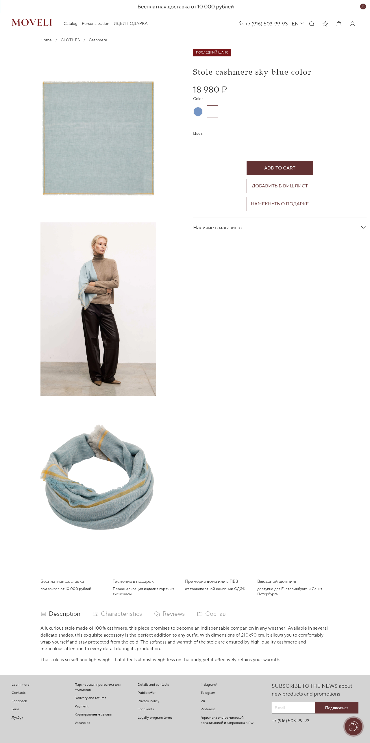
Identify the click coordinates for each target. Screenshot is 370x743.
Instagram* (209, 685)
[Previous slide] (20, 309)
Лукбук (17, 718)
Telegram (208, 693)
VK (203, 701)
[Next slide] (177, 309)
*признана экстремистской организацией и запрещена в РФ (227, 720)
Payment (81, 706)
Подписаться (336, 708)
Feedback (19, 701)
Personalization (95, 23)
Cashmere (98, 40)
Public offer (147, 693)
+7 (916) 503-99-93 (266, 24)
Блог (15, 709)
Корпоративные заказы (93, 714)
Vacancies (82, 723)
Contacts (18, 693)
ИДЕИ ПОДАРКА (131, 23)
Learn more (20, 685)
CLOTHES (70, 40)
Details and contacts (153, 685)
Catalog (70, 23)
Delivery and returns (90, 698)
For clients (146, 709)
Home (46, 40)
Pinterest (208, 709)
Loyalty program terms (155, 718)
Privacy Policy (148, 701)
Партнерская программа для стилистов (98, 687)
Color (198, 99)
